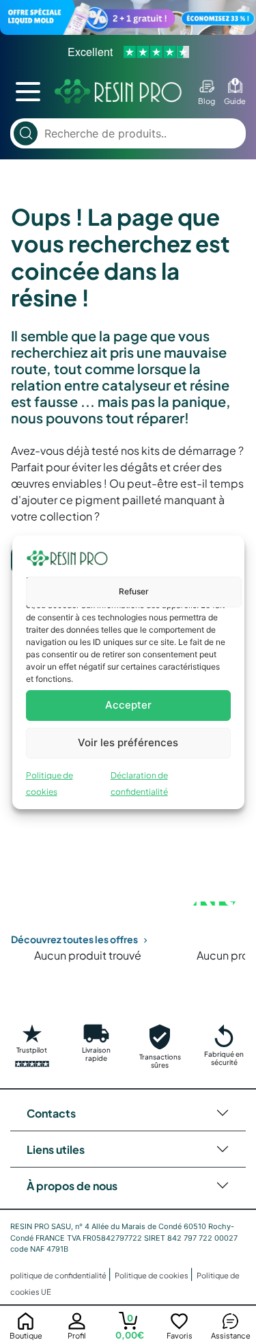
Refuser (134, 591)
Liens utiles (56, 1149)
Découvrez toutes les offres (74, 939)
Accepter (128, 704)
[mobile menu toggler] (28, 91)
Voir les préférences (128, 742)
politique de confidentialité (59, 1275)
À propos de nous (72, 1185)
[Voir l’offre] (128, 17)
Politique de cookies (152, 1275)
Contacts (51, 1113)
